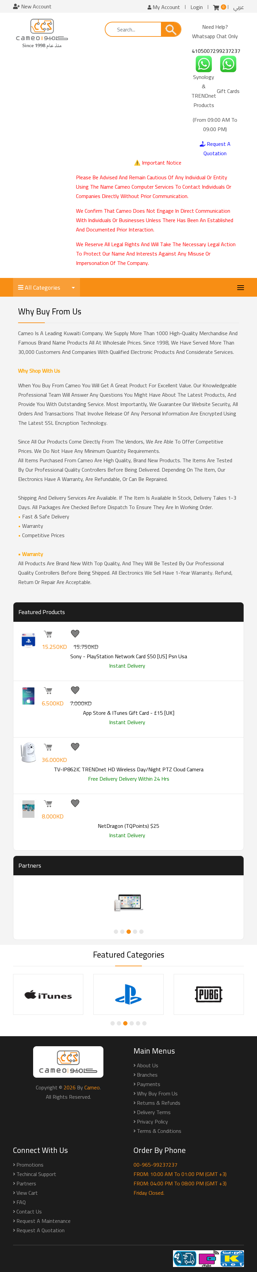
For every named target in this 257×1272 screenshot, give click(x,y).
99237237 (228, 51)
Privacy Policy (152, 1121)
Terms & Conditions (159, 1131)
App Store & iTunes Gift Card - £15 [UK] (128, 713)
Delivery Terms (154, 1112)
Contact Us (29, 1211)
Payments (148, 1084)
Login (196, 7)
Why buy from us (157, 1093)
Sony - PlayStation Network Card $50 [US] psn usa (128, 656)
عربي (238, 7)
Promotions (30, 1164)
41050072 (204, 51)
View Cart (27, 1192)
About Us (147, 1065)
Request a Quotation (40, 1230)
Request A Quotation (217, 148)
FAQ (21, 1202)
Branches (147, 1074)
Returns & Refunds (158, 1102)
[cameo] (42, 33)
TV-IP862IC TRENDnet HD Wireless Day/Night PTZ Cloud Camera (128, 769)
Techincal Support (36, 1174)
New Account (36, 6)
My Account (165, 7)
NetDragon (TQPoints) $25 (128, 826)
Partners (26, 1183)
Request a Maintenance (43, 1221)
